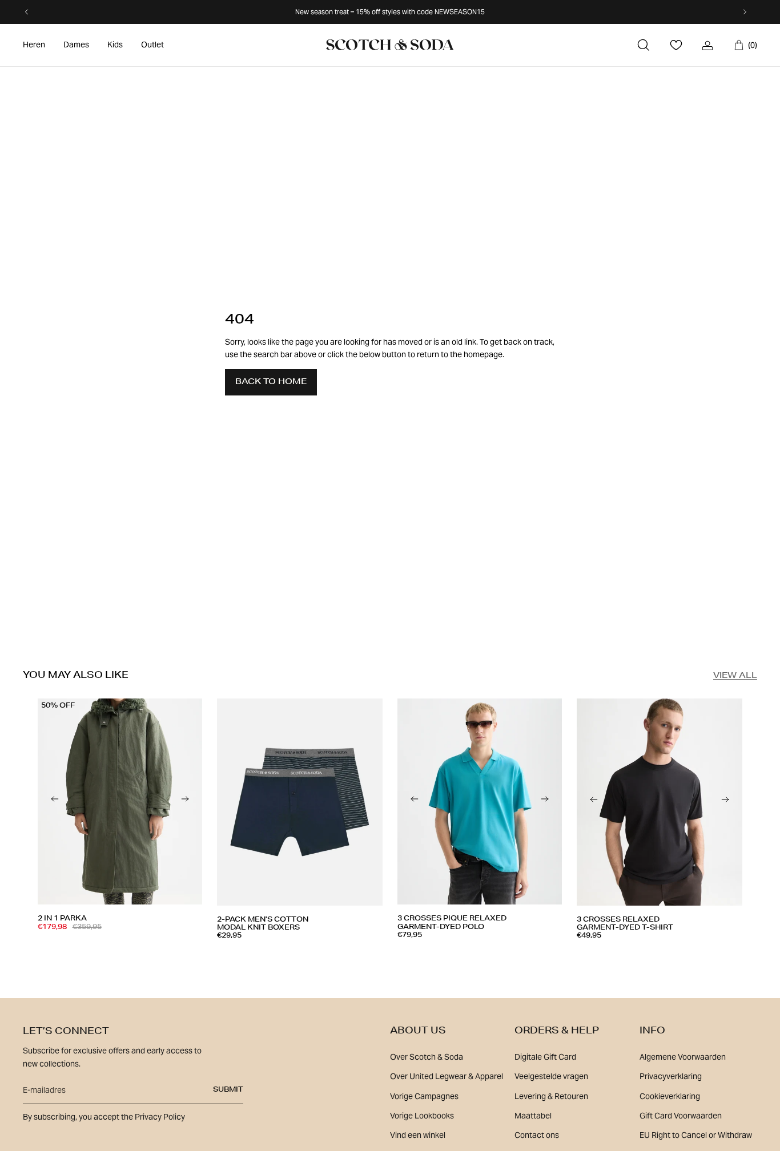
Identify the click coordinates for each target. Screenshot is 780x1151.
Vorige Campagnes (424, 1096)
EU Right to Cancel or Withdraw (696, 1135)
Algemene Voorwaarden (683, 1057)
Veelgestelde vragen (551, 1076)
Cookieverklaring (670, 1096)
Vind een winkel (417, 1135)
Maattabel (533, 1115)
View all (735, 676)
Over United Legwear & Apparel (446, 1076)
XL (149, 953)
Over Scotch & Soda (426, 1057)
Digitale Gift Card (545, 1057)
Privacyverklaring (671, 1076)
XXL (351, 957)
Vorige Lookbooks (422, 1115)
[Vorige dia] (55, 801)
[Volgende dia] (185, 801)
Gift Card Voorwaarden (681, 1115)
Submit (228, 1090)
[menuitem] (34, 45)
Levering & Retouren (551, 1096)
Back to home (271, 382)
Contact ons (536, 1135)
